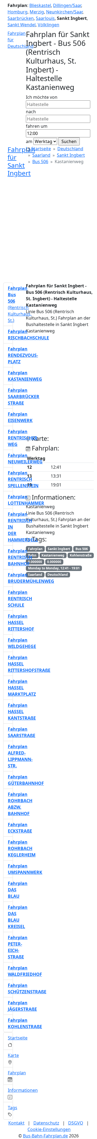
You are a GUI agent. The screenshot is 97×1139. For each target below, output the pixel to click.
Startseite (41, 149)
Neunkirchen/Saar (64, 12)
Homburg (17, 12)
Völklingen (48, 25)
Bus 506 (40, 161)
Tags (12, 1108)
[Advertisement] (48, 230)
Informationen (23, 1090)
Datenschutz (46, 1123)
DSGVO (75, 1123)
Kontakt (16, 1123)
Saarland (41, 155)
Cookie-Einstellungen (49, 1129)
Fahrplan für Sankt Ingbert (21, 161)
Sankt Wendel (22, 25)
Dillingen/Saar (67, 5)
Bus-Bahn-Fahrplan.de (45, 1136)
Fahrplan (17, 1073)
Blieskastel (40, 5)
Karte (13, 1055)
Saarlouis (45, 18)
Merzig (37, 12)
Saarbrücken (21, 18)
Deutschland (70, 149)
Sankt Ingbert (71, 155)
